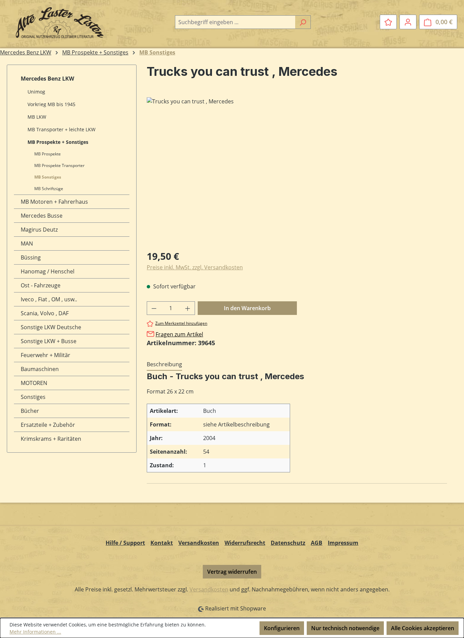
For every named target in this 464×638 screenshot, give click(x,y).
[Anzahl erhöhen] (188, 308)
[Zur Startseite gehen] (58, 21)
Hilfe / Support (125, 543)
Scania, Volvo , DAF (45, 313)
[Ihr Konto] (408, 22)
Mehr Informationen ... (35, 631)
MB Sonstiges (47, 177)
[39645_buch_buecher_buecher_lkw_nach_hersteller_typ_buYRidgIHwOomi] (297, 170)
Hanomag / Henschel (47, 271)
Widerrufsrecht (245, 543)
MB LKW (37, 117)
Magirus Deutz (39, 229)
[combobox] (235, 22)
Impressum (343, 543)
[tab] (164, 364)
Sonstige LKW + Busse (48, 341)
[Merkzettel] (388, 22)
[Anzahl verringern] (154, 308)
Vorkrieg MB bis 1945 (51, 104)
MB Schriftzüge (48, 188)
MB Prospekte (47, 154)
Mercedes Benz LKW (47, 78)
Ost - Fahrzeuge (40, 285)
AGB (316, 543)
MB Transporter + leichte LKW (61, 129)
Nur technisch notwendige (345, 628)
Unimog (36, 91)
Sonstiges (33, 397)
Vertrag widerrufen (232, 571)
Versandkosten (198, 543)
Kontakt (161, 543)
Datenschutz (288, 543)
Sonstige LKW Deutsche (51, 327)
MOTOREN (34, 383)
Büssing (31, 257)
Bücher (30, 411)
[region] (297, 170)
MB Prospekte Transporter (59, 165)
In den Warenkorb (247, 308)
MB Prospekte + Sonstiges (58, 142)
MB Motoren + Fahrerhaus (54, 201)
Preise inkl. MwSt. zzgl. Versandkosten (195, 267)
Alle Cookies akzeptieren (422, 628)
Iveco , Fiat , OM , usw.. (49, 299)
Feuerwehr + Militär (45, 355)
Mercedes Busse (42, 215)
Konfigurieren (282, 628)
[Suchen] (303, 22)
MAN (27, 243)
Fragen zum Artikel (179, 334)
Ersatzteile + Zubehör (48, 425)
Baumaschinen (40, 369)
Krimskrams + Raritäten (51, 438)
